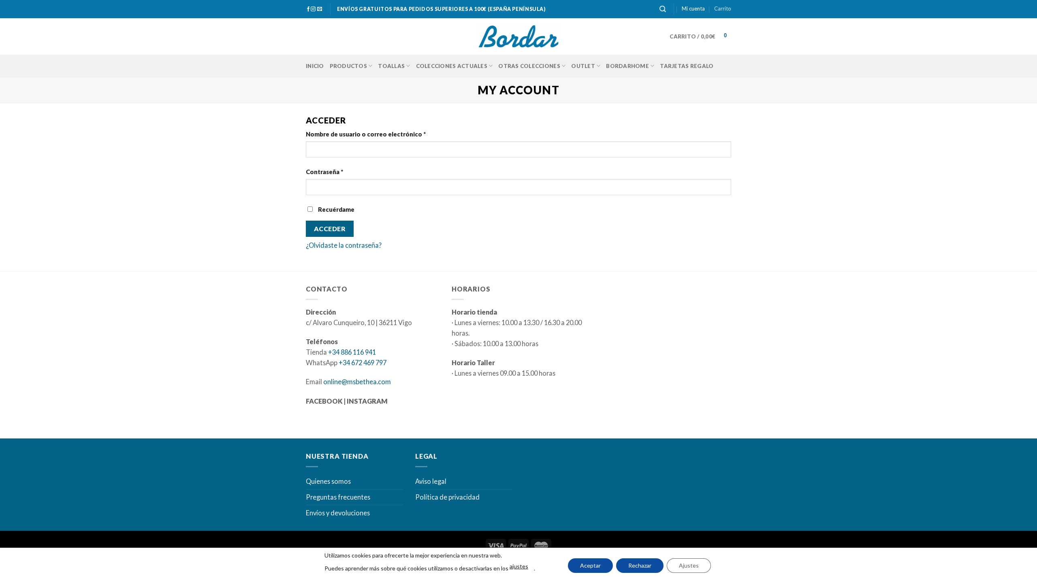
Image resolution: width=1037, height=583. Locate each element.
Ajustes (689, 565)
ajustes (519, 566)
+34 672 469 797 (362, 362)
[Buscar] (662, 9)
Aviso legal (430, 481)
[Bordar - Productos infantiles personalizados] (518, 37)
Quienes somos (328, 481)
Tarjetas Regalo (686, 66)
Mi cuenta (693, 8)
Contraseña (324, 171)
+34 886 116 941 (352, 352)
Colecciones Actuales (451, 66)
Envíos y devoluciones (338, 513)
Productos (348, 66)
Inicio (315, 66)
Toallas (391, 66)
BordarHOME (627, 66)
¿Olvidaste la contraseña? (344, 245)
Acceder (330, 228)
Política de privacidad (447, 497)
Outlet (583, 66)
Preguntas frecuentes (338, 497)
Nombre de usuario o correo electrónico (366, 134)
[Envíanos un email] (319, 9)
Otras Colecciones (529, 66)
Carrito (722, 8)
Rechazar (639, 565)
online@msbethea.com (357, 381)
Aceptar (590, 565)
